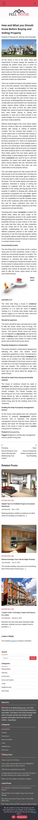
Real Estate (5, 691)
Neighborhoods (6, 687)
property (14, 136)
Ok (13, 817)
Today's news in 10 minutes (10, 760)
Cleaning (4, 672)
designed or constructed (16, 435)
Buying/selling (14, 432)
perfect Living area (14, 437)
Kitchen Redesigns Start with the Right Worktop (18, 559)
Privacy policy (22, 817)
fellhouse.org (21, 708)
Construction (6, 676)
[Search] (34, 3)
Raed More (12, 720)
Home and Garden (7, 680)
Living (3, 683)
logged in (14, 641)
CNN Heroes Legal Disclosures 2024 (13, 769)
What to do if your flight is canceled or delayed (16, 779)
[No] (35, 812)
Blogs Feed (7, 754)
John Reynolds (30, 37)
